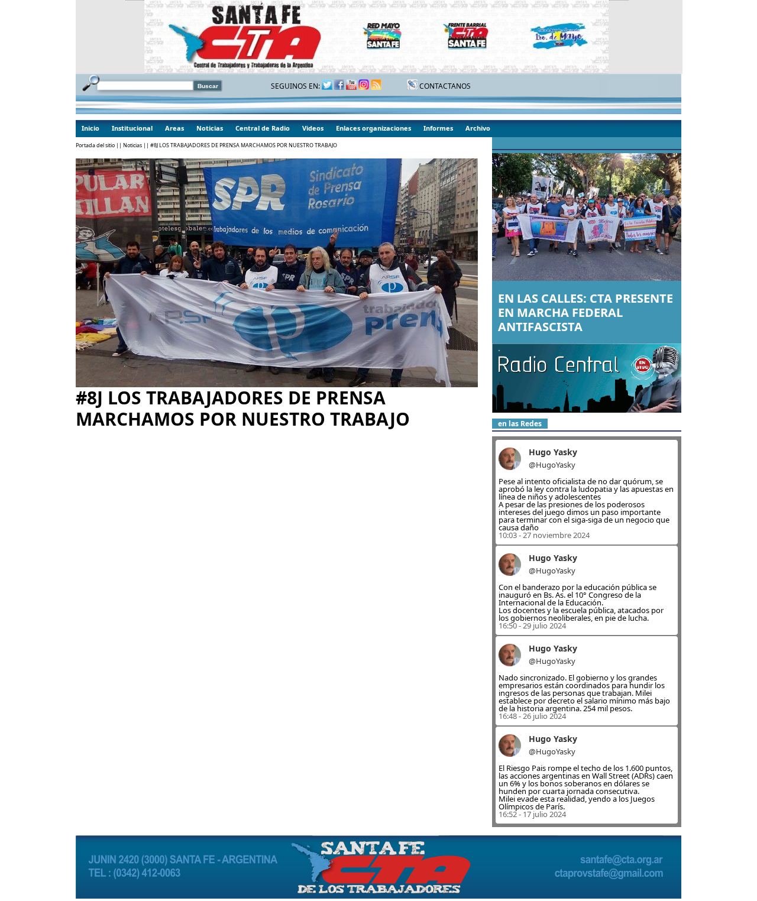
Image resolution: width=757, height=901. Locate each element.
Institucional (132, 128)
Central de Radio (262, 128)
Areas (174, 128)
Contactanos (444, 86)
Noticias (209, 128)
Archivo (477, 128)
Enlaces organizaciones (373, 128)
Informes (438, 128)
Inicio (90, 128)
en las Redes (520, 424)
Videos (312, 128)
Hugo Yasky (553, 452)
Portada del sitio (95, 145)
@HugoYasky (552, 464)
